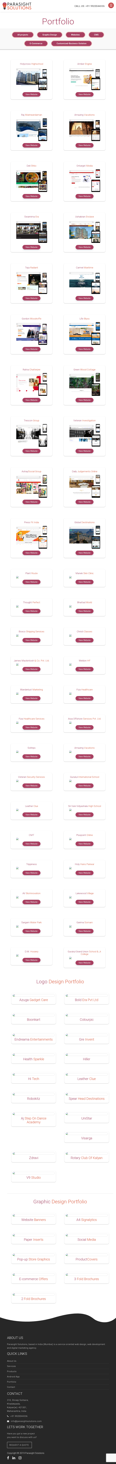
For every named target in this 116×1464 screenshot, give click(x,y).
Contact (11, 1387)
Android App (13, 1377)
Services (11, 1366)
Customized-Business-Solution (71, 43)
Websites (75, 35)
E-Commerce (36, 43)
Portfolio (11, 1382)
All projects (22, 35)
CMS (96, 35)
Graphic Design (49, 35)
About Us (11, 1361)
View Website (31, 94)
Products (12, 1371)
